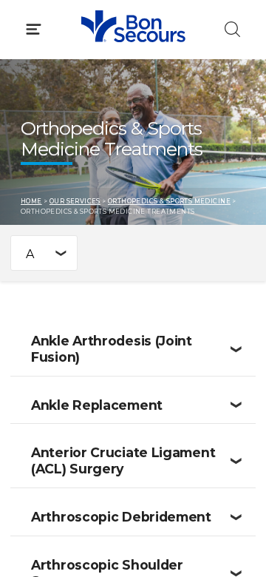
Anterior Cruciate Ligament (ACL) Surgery (123, 460)
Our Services (75, 201)
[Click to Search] (232, 29)
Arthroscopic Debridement (121, 516)
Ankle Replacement (97, 405)
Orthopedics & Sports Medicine (169, 201)
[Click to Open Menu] (34, 29)
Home (31, 201)
